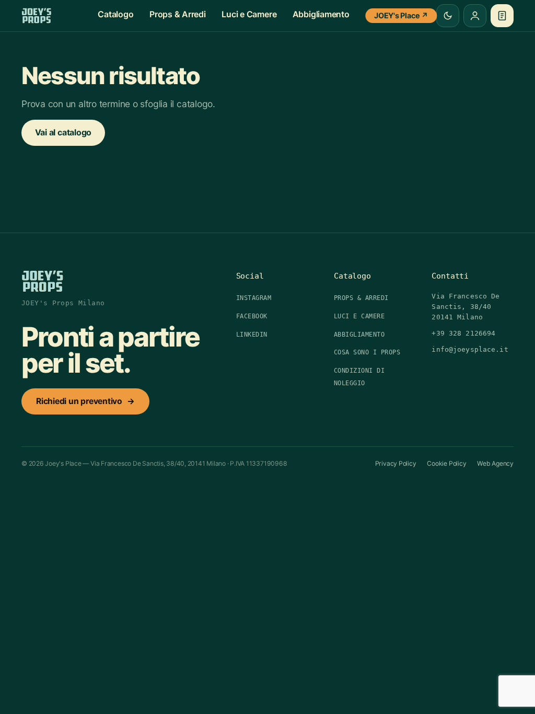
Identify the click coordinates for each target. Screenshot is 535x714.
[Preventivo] (502, 15)
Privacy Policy (395, 463)
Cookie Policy (446, 463)
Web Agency (495, 463)
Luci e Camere (249, 14)
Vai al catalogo (63, 132)
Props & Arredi (177, 14)
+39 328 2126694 (463, 333)
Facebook (252, 316)
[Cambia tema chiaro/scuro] (447, 15)
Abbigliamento (321, 14)
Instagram (253, 298)
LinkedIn (252, 334)
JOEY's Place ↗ (401, 15)
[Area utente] (474, 15)
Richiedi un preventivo (85, 401)
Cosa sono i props (367, 352)
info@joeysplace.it (470, 349)
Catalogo (115, 14)
